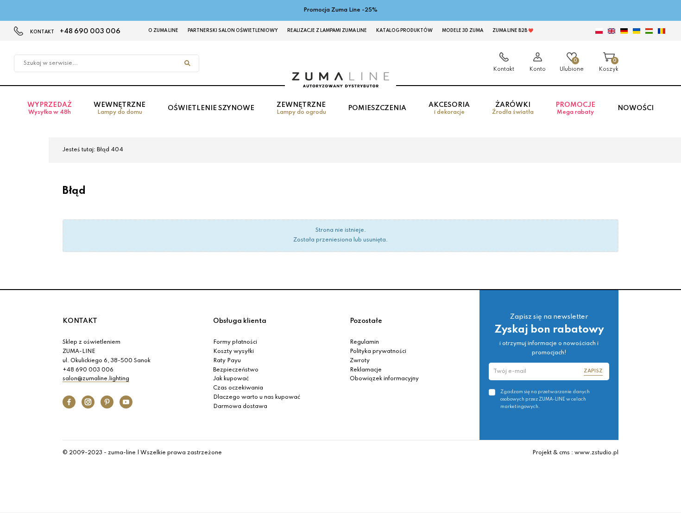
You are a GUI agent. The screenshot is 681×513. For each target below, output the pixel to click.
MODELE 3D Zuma (462, 30)
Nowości (636, 108)
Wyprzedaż (49, 108)
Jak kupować (231, 379)
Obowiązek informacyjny (384, 379)
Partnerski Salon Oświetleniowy (233, 30)
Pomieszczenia (377, 108)
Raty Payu (227, 361)
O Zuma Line (163, 30)
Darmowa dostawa (240, 406)
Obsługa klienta (239, 321)
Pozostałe (366, 321)
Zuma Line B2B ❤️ (512, 30)
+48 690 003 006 (90, 31)
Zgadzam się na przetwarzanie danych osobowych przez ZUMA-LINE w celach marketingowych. (545, 399)
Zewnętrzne (301, 108)
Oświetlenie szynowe (211, 108)
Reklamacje (366, 370)
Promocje (575, 108)
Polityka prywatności (378, 351)
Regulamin (364, 342)
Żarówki (513, 108)
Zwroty (360, 361)
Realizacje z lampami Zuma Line (327, 30)
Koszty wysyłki (233, 351)
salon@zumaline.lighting (96, 379)
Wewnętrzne (119, 108)
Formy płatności (235, 342)
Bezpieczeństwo (236, 370)
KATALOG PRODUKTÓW (404, 30)
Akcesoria (449, 108)
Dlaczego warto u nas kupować (256, 397)
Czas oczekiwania (238, 388)
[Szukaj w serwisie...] (187, 63)
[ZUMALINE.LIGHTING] (340, 80)
